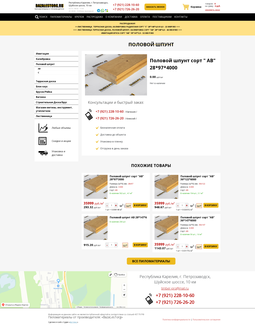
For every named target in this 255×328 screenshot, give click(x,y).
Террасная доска (46, 81)
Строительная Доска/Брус (51, 102)
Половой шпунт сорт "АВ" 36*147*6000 (197, 219)
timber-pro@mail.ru (175, 288)
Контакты (180, 16)
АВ (39, 68)
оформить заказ (212, 10)
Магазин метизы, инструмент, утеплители (54, 109)
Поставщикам (162, 16)
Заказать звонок (155, 7)
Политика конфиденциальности (176, 319)
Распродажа (95, 16)
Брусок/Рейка (44, 91)
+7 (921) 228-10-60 (126, 5)
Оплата (145, 16)
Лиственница (44, 116)
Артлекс (73, 322)
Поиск (43, 16)
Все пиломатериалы (151, 261)
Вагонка (41, 97)
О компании (113, 16)
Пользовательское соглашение (206, 319)
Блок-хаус (42, 86)
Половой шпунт (45, 64)
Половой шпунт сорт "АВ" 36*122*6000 (197, 178)
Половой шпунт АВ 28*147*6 (128, 217)
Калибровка (43, 58)
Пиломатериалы (61, 16)
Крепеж (79, 16)
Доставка (131, 16)
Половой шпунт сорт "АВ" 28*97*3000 (127, 178)
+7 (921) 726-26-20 (126, 9)
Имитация (42, 53)
